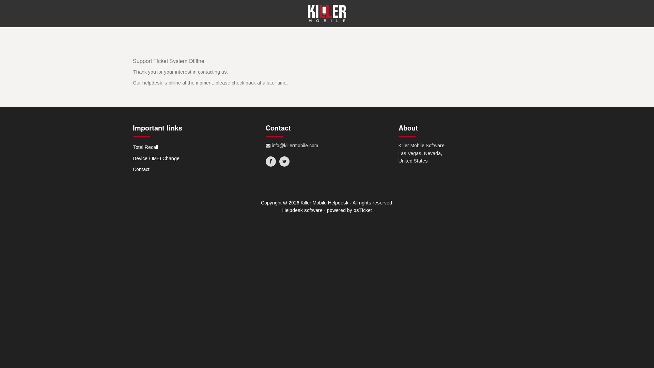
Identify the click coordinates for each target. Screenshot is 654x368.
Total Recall (145, 147)
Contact (141, 169)
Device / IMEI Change (156, 158)
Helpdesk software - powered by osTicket (327, 210)
